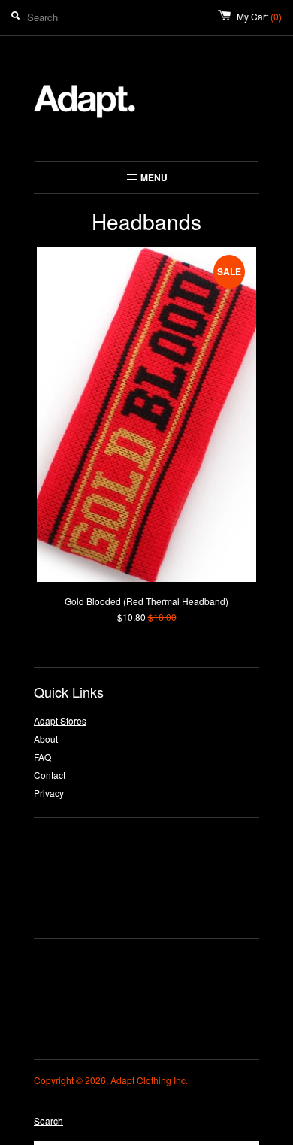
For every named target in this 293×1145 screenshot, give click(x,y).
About (46, 738)
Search (48, 1120)
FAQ (42, 756)
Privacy (49, 792)
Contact (49, 774)
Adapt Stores (60, 720)
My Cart (259, 16)
